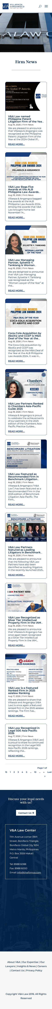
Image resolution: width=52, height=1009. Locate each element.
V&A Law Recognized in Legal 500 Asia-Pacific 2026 (24, 730)
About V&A (13, 962)
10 (35, 772)
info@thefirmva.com (29, 872)
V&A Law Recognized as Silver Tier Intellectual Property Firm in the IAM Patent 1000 (24, 621)
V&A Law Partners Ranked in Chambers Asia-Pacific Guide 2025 (25, 406)
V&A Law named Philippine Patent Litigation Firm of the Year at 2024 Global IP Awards (25, 120)
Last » (48, 774)
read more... (16, 144)
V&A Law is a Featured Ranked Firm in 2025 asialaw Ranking (23, 690)
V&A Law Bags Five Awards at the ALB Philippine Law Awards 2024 (23, 190)
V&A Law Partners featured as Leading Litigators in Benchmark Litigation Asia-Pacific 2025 (26, 551)
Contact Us (24, 813)
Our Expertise (30, 962)
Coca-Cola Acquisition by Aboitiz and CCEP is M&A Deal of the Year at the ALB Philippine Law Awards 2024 (24, 338)
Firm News (28, 124)
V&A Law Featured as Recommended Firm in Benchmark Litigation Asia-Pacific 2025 (23, 477)
